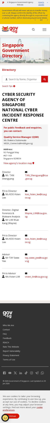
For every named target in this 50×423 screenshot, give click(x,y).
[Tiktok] (25, 372)
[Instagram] (30, 372)
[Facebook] (4, 372)
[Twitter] (14, 372)
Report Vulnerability (11, 351)
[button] (42, 3)
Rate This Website (11, 346)
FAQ (5, 334)
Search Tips (7, 86)
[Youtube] (9, 372)
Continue (11, 416)
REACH (6, 342)
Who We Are (8, 325)
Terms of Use (9, 359)
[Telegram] (36, 372)
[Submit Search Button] (44, 79)
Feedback (7, 338)
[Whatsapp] (41, 372)
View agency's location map (17, 163)
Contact (6, 329)
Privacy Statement (11, 355)
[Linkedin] (19, 372)
